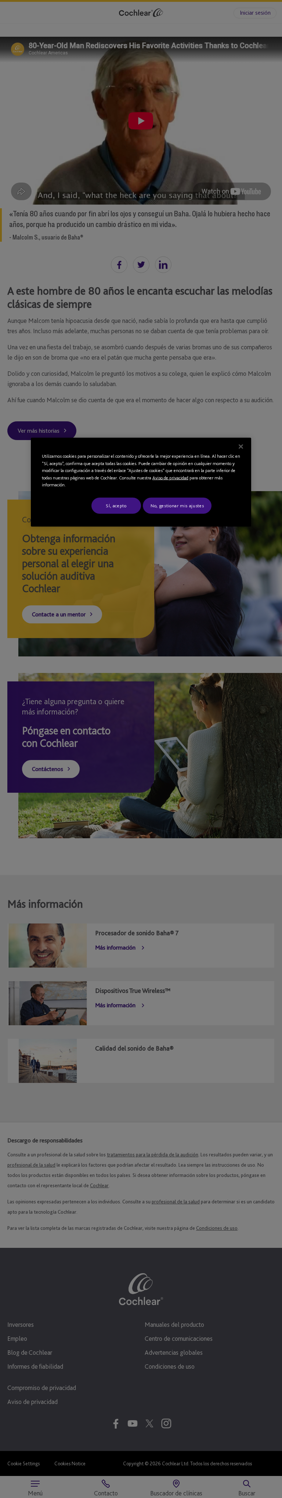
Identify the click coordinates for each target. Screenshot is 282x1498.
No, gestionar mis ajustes (177, 505)
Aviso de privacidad (170, 477)
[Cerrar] (241, 447)
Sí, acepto (116, 505)
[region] (141, 482)
